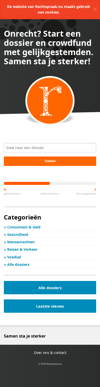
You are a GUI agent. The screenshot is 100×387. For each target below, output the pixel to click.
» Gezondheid (16, 234)
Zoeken (50, 161)
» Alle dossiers (16, 264)
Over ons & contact (50, 352)
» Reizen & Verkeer (20, 249)
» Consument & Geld (22, 227)
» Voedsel (12, 257)
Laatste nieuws (50, 306)
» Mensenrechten (19, 241)
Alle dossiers (50, 287)
